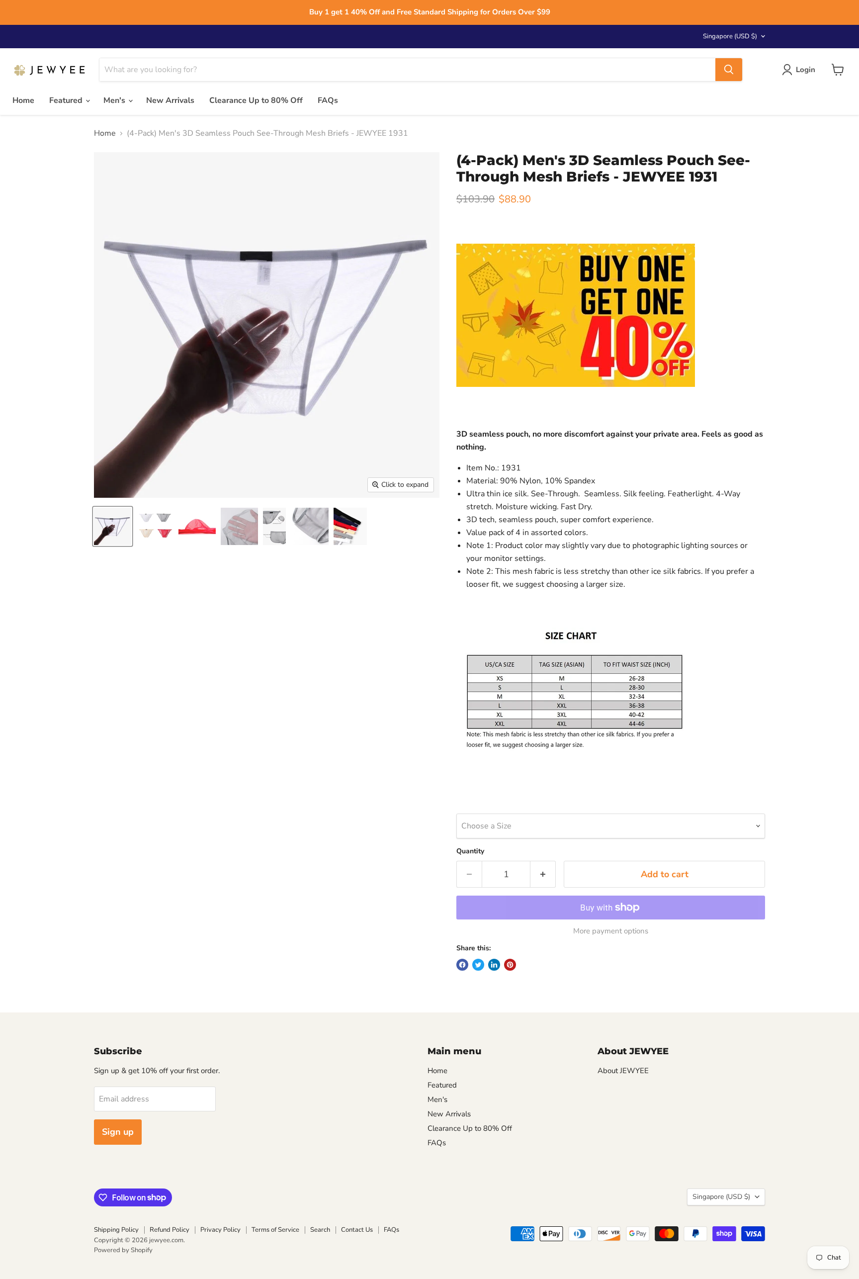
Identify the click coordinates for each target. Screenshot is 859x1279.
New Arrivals (170, 100)
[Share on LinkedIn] (494, 965)
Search (320, 1229)
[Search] (728, 69)
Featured (67, 100)
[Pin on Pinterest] (510, 965)
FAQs (328, 100)
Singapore (730, 36)
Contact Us (357, 1229)
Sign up (118, 1132)
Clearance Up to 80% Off (256, 100)
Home (23, 100)
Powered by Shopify (123, 1250)
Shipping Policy (116, 1229)
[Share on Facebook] (462, 965)
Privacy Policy (220, 1229)
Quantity (470, 851)
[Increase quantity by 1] (543, 874)
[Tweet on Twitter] (478, 965)
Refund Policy (169, 1229)
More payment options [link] (610, 931)
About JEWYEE (623, 1071)
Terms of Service (275, 1229)
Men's (115, 100)
